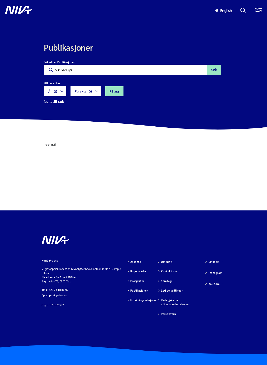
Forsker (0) (83, 91)
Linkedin (214, 261)
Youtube (214, 284)
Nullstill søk (54, 101)
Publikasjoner (139, 290)
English (226, 10)
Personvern (168, 314)
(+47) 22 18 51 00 (57, 289)
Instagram (215, 272)
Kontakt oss (169, 271)
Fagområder (138, 271)
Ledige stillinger (172, 290)
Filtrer (114, 91)
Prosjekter (137, 281)
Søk (214, 69)
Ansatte (135, 261)
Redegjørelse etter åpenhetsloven (175, 302)
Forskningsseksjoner (143, 300)
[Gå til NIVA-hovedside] (106, 10)
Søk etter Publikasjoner (59, 62)
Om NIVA (166, 261)
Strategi (166, 281)
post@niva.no (58, 295)
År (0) (52, 91)
